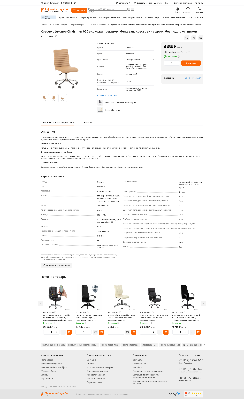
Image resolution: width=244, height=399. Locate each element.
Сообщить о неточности (58, 265)
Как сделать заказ (96, 374)
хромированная (133, 59)
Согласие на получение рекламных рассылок (150, 382)
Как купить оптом (96, 378)
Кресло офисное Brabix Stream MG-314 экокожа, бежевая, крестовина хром (122, 317)
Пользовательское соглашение (148, 371)
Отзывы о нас (139, 363)
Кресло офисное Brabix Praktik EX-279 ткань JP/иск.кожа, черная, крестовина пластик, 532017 (186, 319)
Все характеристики (107, 95)
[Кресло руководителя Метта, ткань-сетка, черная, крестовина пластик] (89, 297)
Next (204, 345)
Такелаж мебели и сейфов (54, 367)
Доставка (158, 3)
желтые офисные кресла (53, 344)
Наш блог (137, 367)
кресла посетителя (109, 344)
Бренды (44, 374)
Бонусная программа (183, 3)
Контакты (199, 3)
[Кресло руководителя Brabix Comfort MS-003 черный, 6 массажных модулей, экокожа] (57, 297)
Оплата (168, 3)
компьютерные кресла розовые (82, 344)
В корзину (191, 63)
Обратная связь (94, 382)
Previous (39, 345)
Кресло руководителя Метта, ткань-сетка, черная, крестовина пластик (89, 317)
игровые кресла (149, 344)
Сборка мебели (48, 371)
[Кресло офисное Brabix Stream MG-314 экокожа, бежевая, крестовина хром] (122, 297)
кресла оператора (130, 344)
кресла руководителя (170, 344)
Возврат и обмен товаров (100, 367)
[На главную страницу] (54, 12)
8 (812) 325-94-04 (68, 3)
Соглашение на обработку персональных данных (146, 376)
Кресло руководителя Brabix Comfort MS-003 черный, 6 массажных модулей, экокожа (57, 317)
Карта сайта (47, 378)
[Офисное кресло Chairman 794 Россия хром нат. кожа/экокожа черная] (154, 297)
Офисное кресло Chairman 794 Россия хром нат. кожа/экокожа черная (154, 317)
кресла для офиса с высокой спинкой (200, 344)
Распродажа (47, 359)
